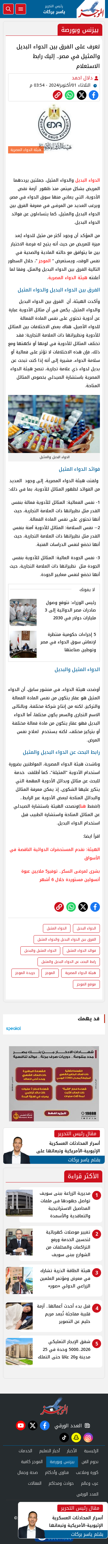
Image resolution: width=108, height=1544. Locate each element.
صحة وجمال (27, 1472)
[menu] (20, 9)
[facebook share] (93, 95)
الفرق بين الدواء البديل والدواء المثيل (67, 939)
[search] (8, 9)
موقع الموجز (86, 984)
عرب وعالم (89, 1483)
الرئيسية (91, 1451)
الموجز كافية (32, 1462)
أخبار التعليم (49, 1451)
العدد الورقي (67, 1425)
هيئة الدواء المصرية (67, 278)
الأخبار (72, 1451)
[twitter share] (81, 95)
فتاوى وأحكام (57, 1472)
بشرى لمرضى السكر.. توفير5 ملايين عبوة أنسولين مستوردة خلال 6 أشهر (60, 875)
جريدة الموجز (25, 972)
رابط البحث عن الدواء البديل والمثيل (68, 961)
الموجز (45, 261)
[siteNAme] (90, 9)
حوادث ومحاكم (61, 1483)
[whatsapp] (57, 95)
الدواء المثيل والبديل (40, 950)
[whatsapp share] (69, 95)
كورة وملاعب (87, 1472)
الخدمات (25, 1451)
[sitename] (54, 1406)
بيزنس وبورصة (62, 1462)
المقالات (34, 1483)
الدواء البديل (87, 180)
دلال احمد (83, 77)
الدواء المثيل (57, 928)
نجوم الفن (90, 1462)
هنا (83, 806)
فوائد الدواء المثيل (81, 950)
